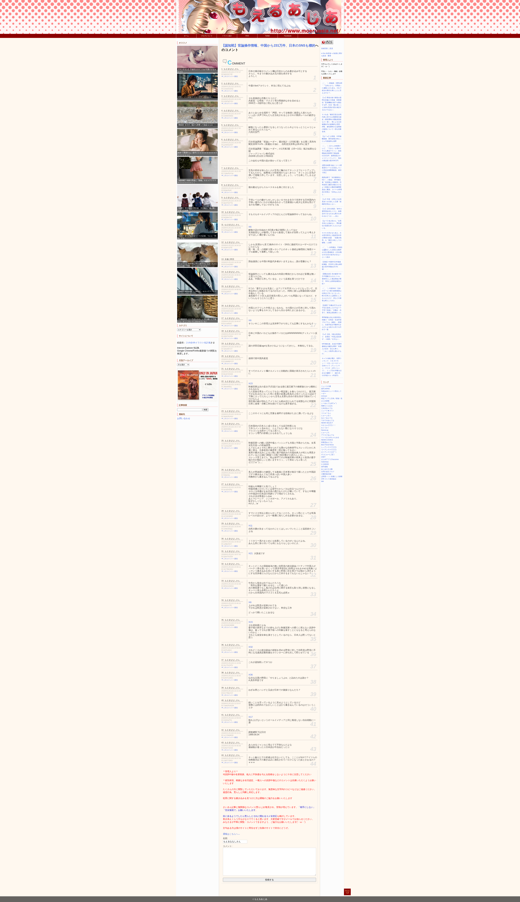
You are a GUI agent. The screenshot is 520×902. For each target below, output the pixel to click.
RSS (247, 36)
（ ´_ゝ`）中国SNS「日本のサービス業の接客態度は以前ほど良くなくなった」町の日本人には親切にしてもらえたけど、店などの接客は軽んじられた (331, 294)
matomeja (325, 462)
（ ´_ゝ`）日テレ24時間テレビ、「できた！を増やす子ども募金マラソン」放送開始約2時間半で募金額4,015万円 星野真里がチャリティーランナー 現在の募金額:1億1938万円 (331, 153)
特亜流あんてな (327, 442)
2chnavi (324, 396)
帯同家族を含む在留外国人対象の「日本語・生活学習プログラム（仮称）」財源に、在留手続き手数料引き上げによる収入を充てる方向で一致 (331, 323)
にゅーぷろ (325, 433)
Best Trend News (327, 445)
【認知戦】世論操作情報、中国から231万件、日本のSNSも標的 (268, 45)
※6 (249, 227)
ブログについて (206, 36)
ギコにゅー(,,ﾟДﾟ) (327, 454)
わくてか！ (325, 428)
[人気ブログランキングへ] (327, 44)
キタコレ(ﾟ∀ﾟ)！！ (328, 425)
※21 (250, 553)
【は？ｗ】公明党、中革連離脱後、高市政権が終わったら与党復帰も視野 (331, 138)
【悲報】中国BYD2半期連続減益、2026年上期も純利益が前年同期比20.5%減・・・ (332, 265)
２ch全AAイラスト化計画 (198, 342)
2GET (323, 457)
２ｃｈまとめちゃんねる (330, 437)
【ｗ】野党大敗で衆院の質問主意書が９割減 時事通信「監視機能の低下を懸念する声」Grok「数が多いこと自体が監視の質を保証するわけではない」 (332, 104)
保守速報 (324, 467)
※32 (250, 647)
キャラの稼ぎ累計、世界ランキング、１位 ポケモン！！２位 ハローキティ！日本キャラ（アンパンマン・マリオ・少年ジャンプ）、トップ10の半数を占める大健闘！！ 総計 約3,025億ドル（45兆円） (332, 366)
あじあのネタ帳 (327, 469)
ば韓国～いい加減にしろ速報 (331, 476)
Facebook (287, 36)
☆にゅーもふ (326, 413)
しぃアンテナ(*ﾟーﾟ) (328, 447)
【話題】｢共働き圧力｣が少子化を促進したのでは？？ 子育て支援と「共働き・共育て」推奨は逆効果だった (332, 309)
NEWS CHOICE (327, 440)
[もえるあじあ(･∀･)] (260, 17)
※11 (250, 526)
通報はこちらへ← (231, 834)
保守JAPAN (325, 389)
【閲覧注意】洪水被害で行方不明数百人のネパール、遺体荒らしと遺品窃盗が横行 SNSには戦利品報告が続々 (332, 279)
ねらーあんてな (327, 418)
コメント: (227, 846)
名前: (225, 838)
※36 (250, 675)
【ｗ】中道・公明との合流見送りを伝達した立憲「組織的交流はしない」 (331, 201)
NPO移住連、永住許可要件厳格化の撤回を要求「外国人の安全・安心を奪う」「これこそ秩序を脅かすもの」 (332, 349)
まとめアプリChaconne (330, 459)
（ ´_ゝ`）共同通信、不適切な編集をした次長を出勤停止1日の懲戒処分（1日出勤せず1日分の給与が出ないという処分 (332, 252)
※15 (250, 383)
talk (322, 481)
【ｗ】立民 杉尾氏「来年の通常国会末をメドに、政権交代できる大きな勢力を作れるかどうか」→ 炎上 (332, 212)
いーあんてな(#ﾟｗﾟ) (329, 403)
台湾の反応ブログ (327, 472)
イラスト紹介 (227, 36)
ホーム (186, 36)
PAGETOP (347, 892)
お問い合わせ (183, 418)
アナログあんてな (327, 435)
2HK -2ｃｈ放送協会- (329, 479)
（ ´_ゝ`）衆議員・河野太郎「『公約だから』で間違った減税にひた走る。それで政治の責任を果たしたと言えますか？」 (332, 88)
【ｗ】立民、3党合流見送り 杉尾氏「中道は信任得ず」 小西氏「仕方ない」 (331, 336)
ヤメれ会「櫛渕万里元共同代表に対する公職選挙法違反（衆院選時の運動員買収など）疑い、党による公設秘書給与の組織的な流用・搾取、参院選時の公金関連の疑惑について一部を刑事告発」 (331, 123)
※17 (250, 717)
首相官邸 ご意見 (327, 48)
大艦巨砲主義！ (327, 474)
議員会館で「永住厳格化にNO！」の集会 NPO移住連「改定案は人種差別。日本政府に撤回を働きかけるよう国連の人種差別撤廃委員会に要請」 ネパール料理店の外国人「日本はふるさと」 (332, 185)
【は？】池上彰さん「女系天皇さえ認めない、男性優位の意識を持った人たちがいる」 (331, 224)
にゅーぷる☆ (326, 415)
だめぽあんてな (327, 408)
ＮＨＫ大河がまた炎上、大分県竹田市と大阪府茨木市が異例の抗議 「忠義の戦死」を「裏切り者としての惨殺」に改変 (331, 238)
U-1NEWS (325, 464)
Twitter (267, 36)
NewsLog (324, 430)
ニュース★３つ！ (327, 411)
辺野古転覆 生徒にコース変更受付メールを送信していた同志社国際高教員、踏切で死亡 (332, 169)
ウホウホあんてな (327, 420)
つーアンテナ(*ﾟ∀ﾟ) (328, 450)
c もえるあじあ (260, 899)
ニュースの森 (326, 386)
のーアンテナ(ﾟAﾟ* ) (328, 452)
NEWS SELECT (327, 423)
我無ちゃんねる (327, 406)
